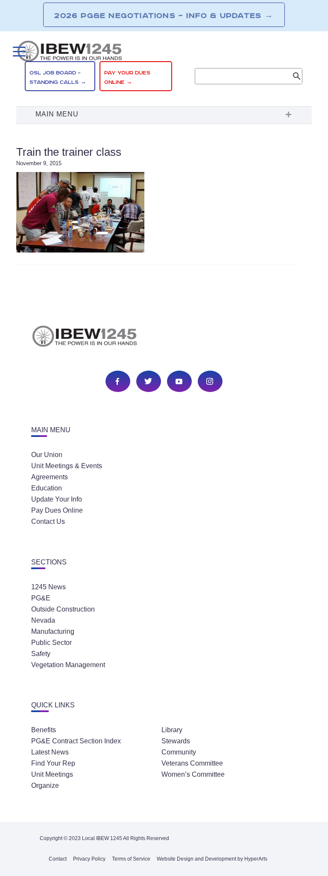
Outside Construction (63, 609)
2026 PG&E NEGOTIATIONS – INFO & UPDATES (163, 15)
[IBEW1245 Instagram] (209, 382)
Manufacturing (52, 631)
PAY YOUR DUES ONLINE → (127, 77)
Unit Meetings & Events (66, 465)
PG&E (40, 598)
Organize (45, 785)
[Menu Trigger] (18, 51)
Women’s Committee (193, 774)
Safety (40, 653)
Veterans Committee (192, 763)
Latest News (50, 752)
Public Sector (51, 642)
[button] (164, 115)
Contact (58, 859)
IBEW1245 (163, 52)
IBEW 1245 (164, 337)
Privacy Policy (89, 859)
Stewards (175, 741)
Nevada (43, 620)
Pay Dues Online (57, 510)
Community (178, 752)
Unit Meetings (52, 774)
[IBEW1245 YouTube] (179, 382)
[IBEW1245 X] (148, 382)
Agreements (49, 477)
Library (171, 729)
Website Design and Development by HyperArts (212, 859)
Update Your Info (56, 499)
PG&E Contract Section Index (76, 741)
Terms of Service (131, 859)
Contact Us (48, 521)
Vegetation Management (68, 664)
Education (46, 488)
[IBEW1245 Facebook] (117, 382)
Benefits (43, 729)
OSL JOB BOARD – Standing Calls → (57, 77)
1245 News (48, 587)
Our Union (46, 454)
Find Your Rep (53, 763)
